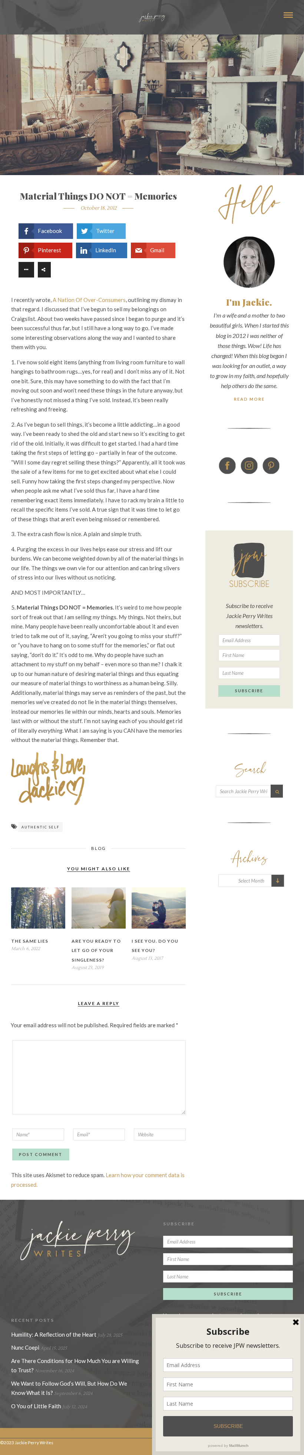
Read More (249, 399)
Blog (98, 848)
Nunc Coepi (25, 1347)
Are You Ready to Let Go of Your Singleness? (96, 950)
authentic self (40, 827)
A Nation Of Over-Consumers (89, 299)
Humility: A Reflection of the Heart (53, 1334)
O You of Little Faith (36, 1406)
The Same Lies (29, 941)
